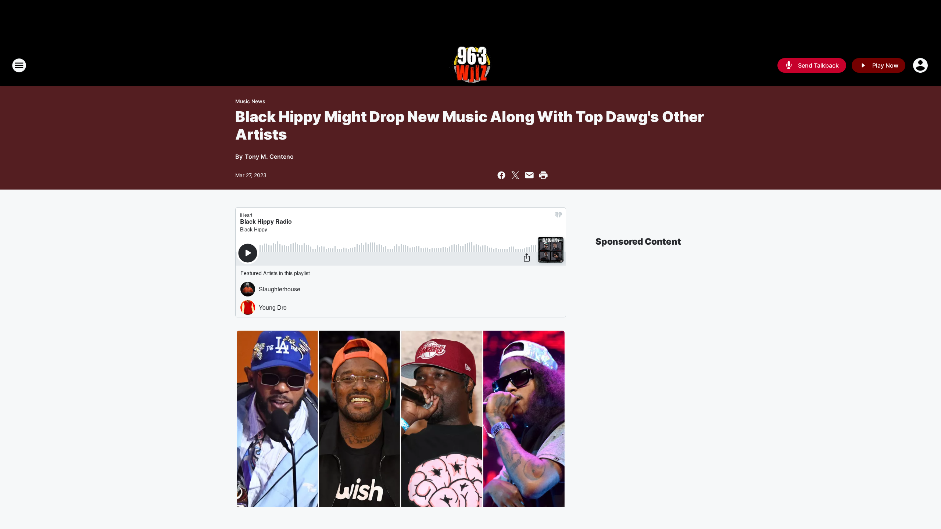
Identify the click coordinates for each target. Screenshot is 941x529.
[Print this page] (543, 175)
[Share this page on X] (515, 175)
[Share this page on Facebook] (501, 175)
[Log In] (921, 65)
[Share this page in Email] (529, 175)
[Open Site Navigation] (19, 65)
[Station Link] (470, 65)
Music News (250, 101)
